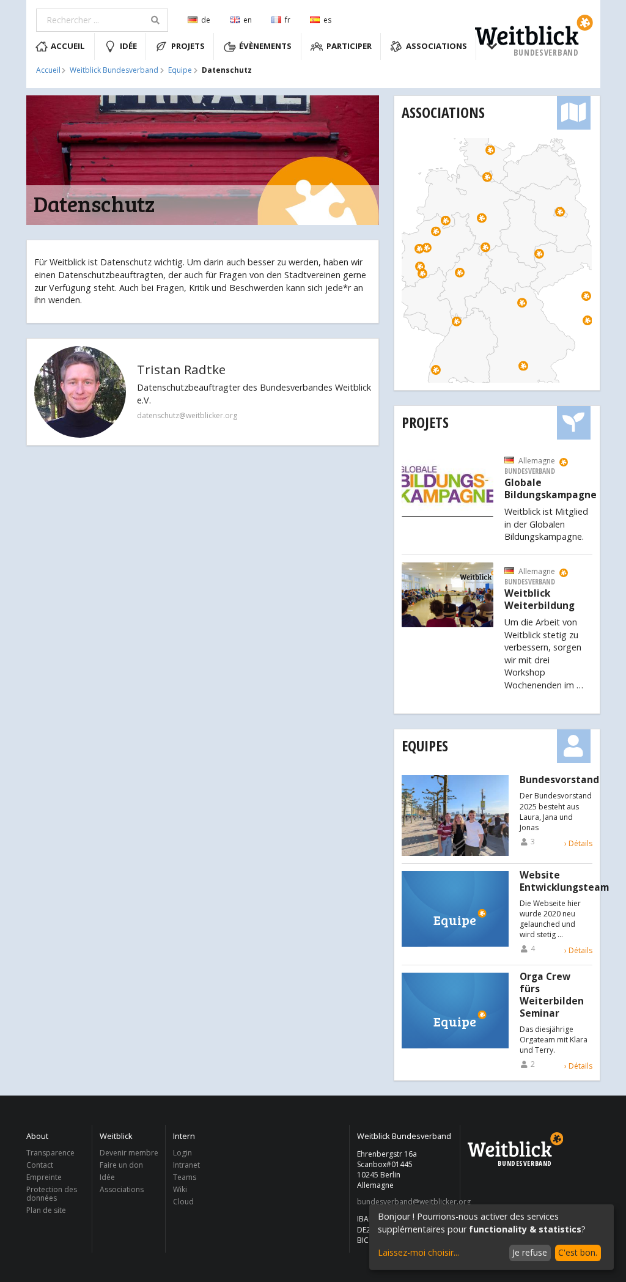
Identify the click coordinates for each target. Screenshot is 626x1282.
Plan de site (46, 1210)
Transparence (50, 1153)
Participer (349, 45)
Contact (39, 1165)
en (247, 20)
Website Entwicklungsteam (564, 881)
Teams (184, 1177)
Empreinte (44, 1177)
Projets (188, 45)
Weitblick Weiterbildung (539, 600)
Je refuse (529, 1252)
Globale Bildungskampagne (550, 489)
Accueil (68, 45)
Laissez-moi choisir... (418, 1252)
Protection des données (51, 1193)
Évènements (265, 45)
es (327, 20)
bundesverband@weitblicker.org (405, 1202)
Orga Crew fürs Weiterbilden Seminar (552, 995)
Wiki (180, 1189)
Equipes (425, 745)
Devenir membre (129, 1153)
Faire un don (121, 1165)
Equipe (180, 70)
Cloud (183, 1201)
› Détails (578, 843)
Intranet (186, 1165)
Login (182, 1153)
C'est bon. (577, 1252)
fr (287, 20)
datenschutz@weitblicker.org (187, 415)
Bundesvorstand (559, 780)
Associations (436, 45)
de (205, 20)
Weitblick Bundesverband (114, 70)
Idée (128, 45)
